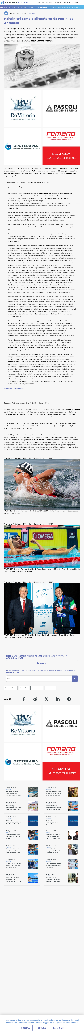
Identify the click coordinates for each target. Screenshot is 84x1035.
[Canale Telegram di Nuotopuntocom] (27, 2)
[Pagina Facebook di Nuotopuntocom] (18, 2)
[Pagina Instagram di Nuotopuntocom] (21, 2)
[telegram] (69, 699)
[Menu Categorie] (81, 2)
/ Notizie (32, 13)
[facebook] (24, 699)
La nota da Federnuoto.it (14, 388)
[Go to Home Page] (28, 13)
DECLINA (42, 1028)
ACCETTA (25, 1028)
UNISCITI (43, 663)
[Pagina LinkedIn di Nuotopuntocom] (24, 2)
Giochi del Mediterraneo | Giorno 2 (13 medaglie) (46, 7)
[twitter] (46, 699)
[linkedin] (57, 699)
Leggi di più (58, 1028)
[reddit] (35, 699)
